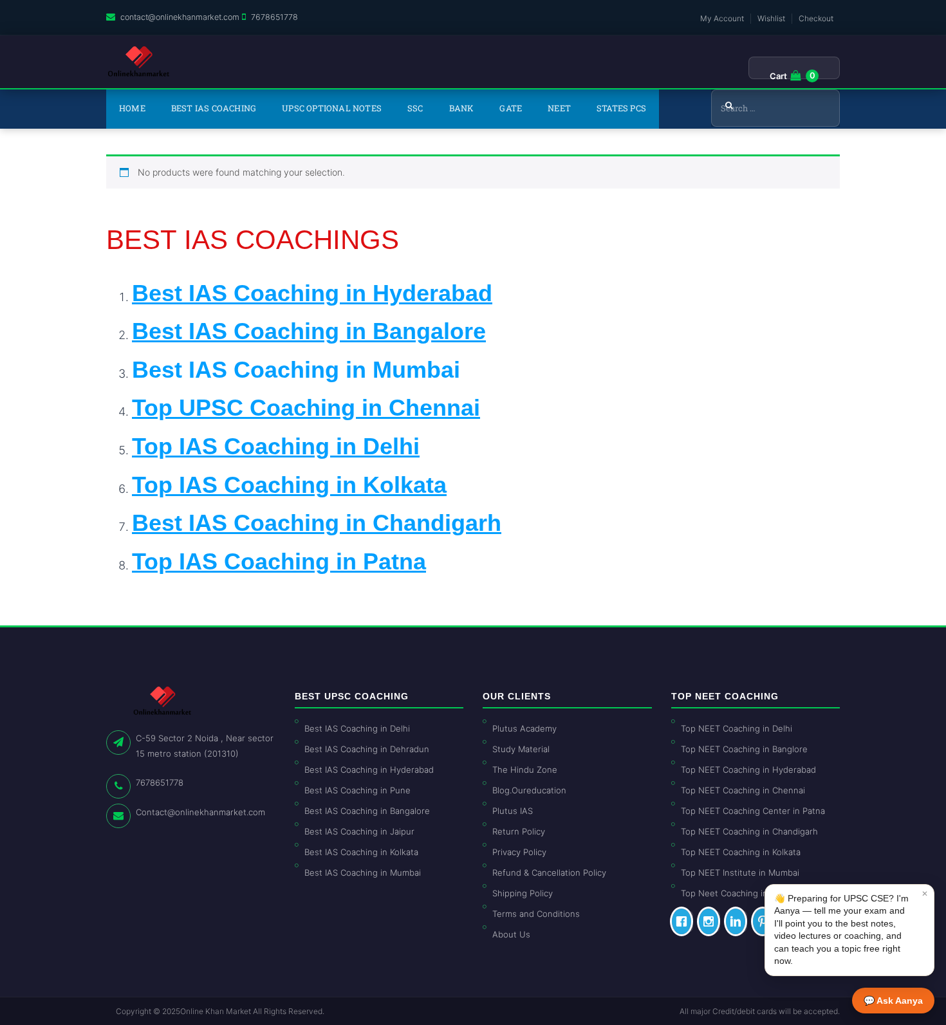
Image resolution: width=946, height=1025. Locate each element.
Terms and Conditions (536, 914)
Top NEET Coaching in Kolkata (741, 852)
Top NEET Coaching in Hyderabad (748, 769)
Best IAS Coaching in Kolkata (361, 852)
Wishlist (771, 18)
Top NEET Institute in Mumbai (740, 872)
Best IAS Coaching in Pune (357, 790)
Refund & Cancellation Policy (549, 872)
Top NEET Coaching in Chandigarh (749, 831)
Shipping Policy (522, 893)
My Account (722, 18)
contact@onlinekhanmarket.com (179, 17)
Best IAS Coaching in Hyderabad (369, 769)
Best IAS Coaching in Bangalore (367, 811)
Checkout (816, 18)
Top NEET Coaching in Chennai (743, 790)
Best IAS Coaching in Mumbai (296, 369)
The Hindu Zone (524, 769)
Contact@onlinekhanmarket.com (200, 812)
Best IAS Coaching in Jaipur (359, 831)
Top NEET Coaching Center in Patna (753, 811)
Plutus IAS (512, 811)
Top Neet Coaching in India (735, 893)
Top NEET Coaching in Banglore (744, 749)
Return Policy (518, 831)
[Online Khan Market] (138, 61)
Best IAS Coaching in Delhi (357, 728)
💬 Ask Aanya (893, 1000)
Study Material (521, 749)
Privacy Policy (519, 852)
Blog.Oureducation (529, 790)
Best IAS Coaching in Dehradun (366, 749)
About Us (511, 934)
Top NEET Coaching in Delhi (736, 728)
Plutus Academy (524, 728)
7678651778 (274, 17)
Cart (778, 76)
